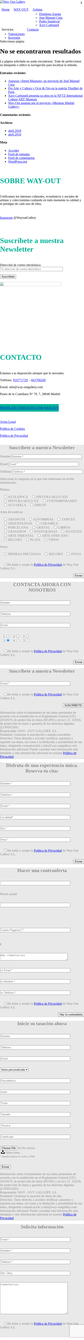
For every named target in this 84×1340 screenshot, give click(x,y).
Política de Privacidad (14, 435)
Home (6, 9)
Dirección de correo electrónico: (20, 265)
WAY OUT (21, 9)
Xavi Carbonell (49, 25)
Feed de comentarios (21, 158)
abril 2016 (14, 134)
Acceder (13, 150)
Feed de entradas (19, 154)
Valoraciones (16, 34)
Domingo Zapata (50, 14)
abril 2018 (14, 130)
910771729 (20, 380)
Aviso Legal (8, 421)
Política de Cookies (12, 428)
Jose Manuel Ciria (50, 17)
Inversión (14, 37)
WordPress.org (17, 161)
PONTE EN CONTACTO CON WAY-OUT (29, 408)
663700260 (38, 380)
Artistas (37, 9)
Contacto (33, 29)
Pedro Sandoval (49, 21)
